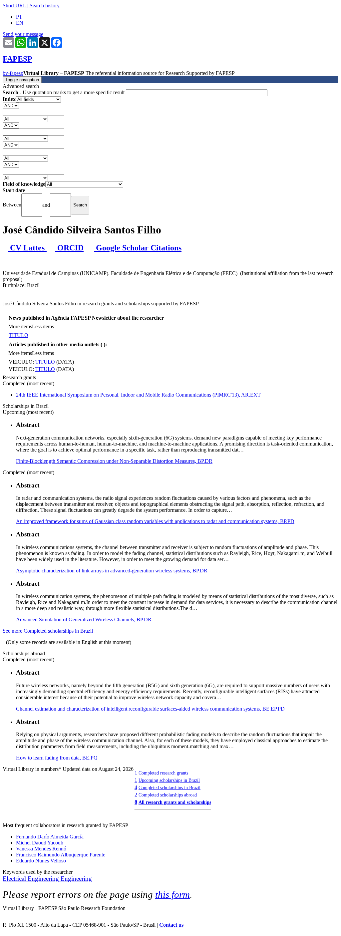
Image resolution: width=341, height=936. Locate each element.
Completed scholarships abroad (168, 794)
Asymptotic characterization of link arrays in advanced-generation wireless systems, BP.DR (111, 570)
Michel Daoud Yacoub (39, 842)
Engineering (76, 878)
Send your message (23, 34)
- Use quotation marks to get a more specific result (64, 92)
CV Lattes (27, 247)
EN (19, 23)
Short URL (14, 5)
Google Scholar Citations (137, 247)
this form (172, 894)
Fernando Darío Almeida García (50, 836)
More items (20, 326)
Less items (43, 326)
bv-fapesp (13, 73)
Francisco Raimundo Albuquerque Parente (60, 854)
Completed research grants (163, 773)
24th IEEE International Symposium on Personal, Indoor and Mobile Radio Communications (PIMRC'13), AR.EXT (138, 395)
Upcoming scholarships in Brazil (169, 780)
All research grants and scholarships (175, 802)
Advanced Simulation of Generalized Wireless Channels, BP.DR (84, 619)
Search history (45, 5)
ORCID (69, 247)
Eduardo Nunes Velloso (41, 860)
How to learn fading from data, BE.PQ (57, 758)
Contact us (171, 925)
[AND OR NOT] (11, 105)
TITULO (18, 335)
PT (19, 17)
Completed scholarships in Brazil (169, 787)
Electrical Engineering (32, 878)
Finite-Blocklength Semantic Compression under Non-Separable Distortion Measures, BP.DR (114, 461)
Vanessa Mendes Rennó (41, 848)
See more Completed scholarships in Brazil (48, 631)
